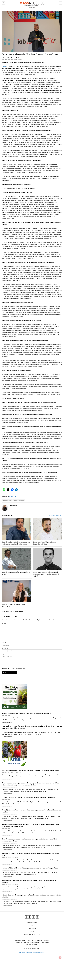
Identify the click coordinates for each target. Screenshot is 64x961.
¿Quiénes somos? (32, 922)
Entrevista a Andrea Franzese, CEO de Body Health (14, 605)
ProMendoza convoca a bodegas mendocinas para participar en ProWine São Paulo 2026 (30, 854)
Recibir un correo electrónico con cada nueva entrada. (14, 668)
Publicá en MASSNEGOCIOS (32, 934)
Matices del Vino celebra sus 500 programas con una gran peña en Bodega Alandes (30, 868)
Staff (32, 925)
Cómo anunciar (32, 928)
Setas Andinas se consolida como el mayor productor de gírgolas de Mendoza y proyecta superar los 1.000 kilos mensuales (32, 727)
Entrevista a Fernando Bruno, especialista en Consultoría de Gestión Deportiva (16, 543)
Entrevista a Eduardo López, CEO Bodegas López (16, 573)
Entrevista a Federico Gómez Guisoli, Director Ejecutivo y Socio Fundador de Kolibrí (46, 574)
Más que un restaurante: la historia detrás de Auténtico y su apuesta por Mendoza (30, 770)
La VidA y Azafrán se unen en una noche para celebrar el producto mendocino (28, 797)
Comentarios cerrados (7, 722)
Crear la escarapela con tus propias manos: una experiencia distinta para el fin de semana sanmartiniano (30, 840)
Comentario (4, 623)
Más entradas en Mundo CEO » (55, 515)
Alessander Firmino (7, 500)
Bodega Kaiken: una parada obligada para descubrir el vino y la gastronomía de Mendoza (29, 881)
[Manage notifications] (60, 957)
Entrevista (21, 500)
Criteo (15, 500)
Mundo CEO (12, 496)
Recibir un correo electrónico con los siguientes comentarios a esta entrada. (19, 663)
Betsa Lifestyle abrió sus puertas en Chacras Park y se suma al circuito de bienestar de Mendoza (31, 811)
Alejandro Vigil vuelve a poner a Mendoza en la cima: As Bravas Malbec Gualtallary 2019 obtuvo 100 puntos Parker (30, 825)
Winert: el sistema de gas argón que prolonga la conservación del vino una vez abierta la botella (31, 896)
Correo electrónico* (6, 648)
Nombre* (4, 642)
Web (3, 654)
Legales (32, 931)
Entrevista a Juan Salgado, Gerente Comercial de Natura (44, 543)
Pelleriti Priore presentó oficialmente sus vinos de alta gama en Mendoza (26, 713)
